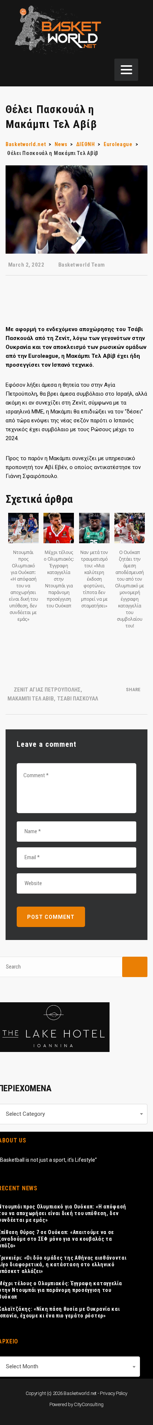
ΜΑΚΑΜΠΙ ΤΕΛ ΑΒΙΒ (30, 698)
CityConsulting (89, 1404)
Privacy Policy (113, 1393)
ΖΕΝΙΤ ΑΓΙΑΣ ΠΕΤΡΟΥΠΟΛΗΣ (47, 689)
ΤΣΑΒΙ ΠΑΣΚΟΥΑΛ (77, 698)
